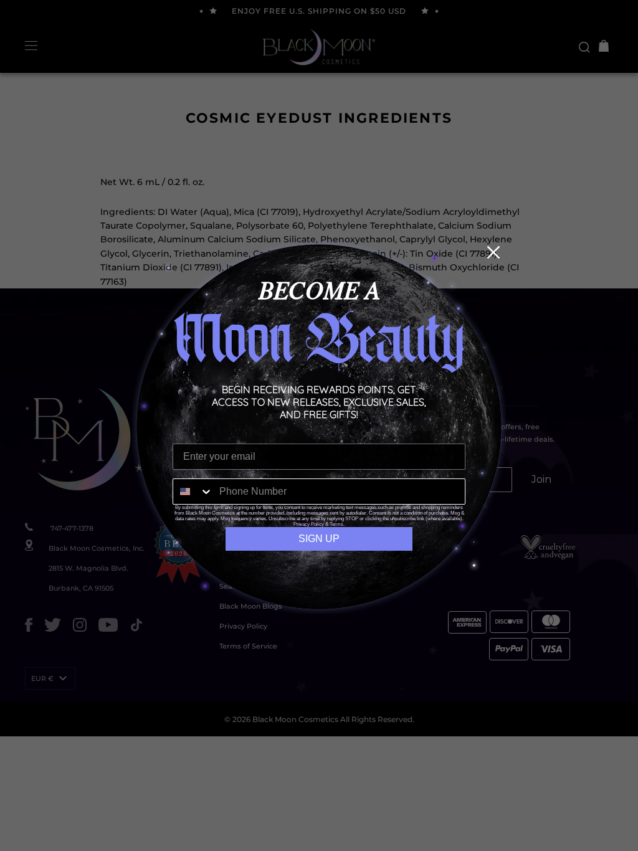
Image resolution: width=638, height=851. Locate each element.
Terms (336, 524)
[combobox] (193, 491)
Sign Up (319, 538)
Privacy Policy (308, 524)
